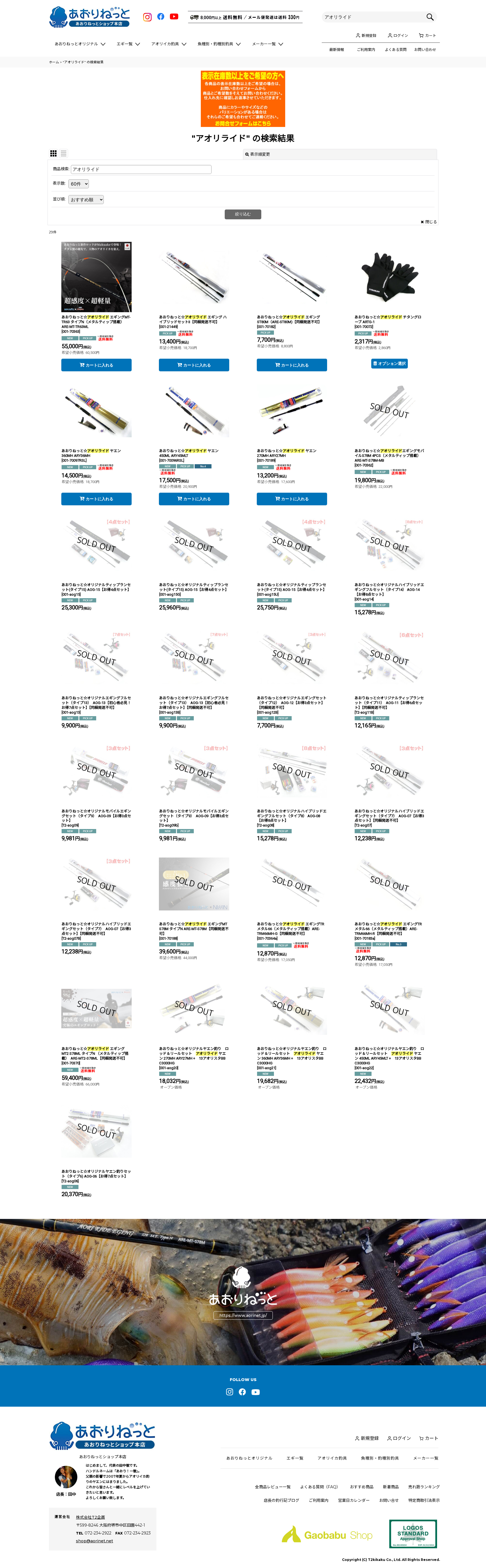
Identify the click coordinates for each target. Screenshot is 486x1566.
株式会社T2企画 (90, 1517)
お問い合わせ (425, 49)
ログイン (400, 35)
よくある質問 (396, 49)
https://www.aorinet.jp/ (243, 1315)
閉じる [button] (431, 221)
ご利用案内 (366, 49)
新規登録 (369, 35)
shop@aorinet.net (94, 1540)
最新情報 (336, 49)
